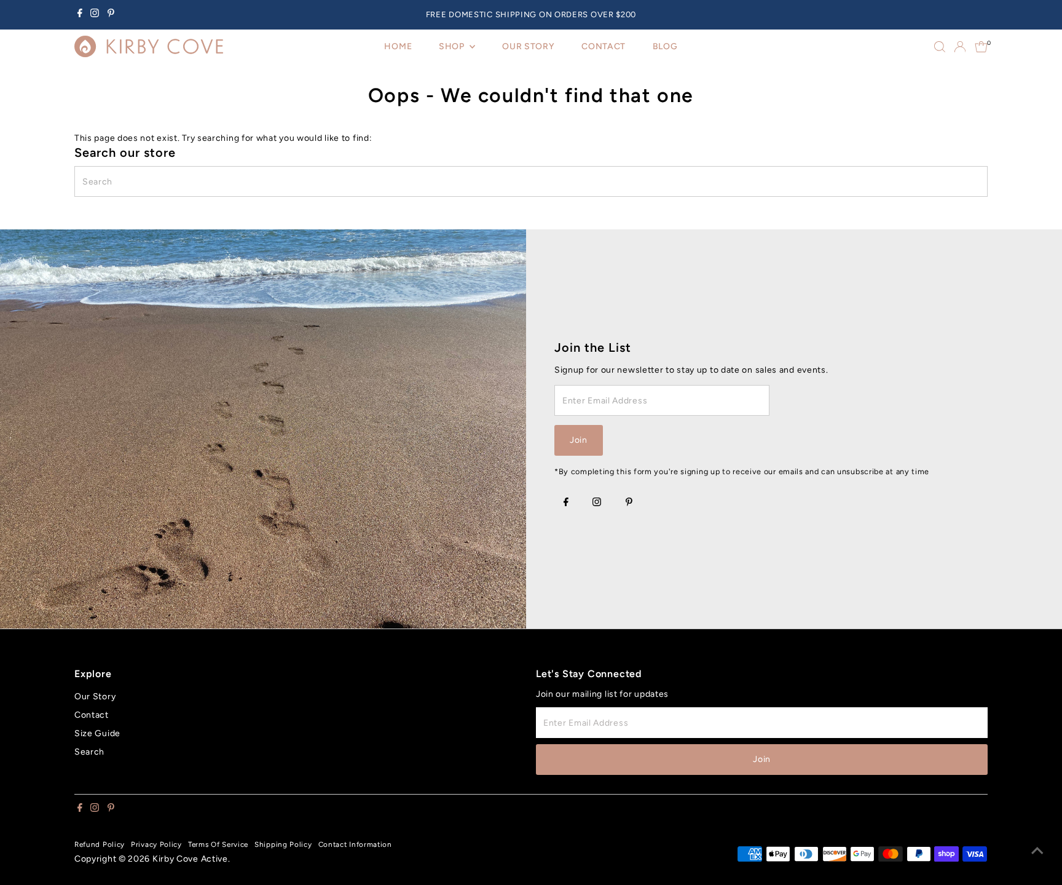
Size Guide (97, 733)
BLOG (665, 46)
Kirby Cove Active (190, 859)
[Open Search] (939, 46)
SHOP (453, 46)
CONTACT (603, 46)
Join (579, 440)
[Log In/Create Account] (960, 46)
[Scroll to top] (1037, 851)
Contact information (355, 844)
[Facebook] (79, 15)
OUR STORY (528, 46)
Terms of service (218, 844)
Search (89, 752)
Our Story (95, 696)
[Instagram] (94, 15)
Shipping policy (283, 844)
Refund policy (99, 844)
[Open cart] (981, 46)
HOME (398, 46)
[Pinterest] (110, 15)
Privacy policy (156, 844)
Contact (91, 715)
